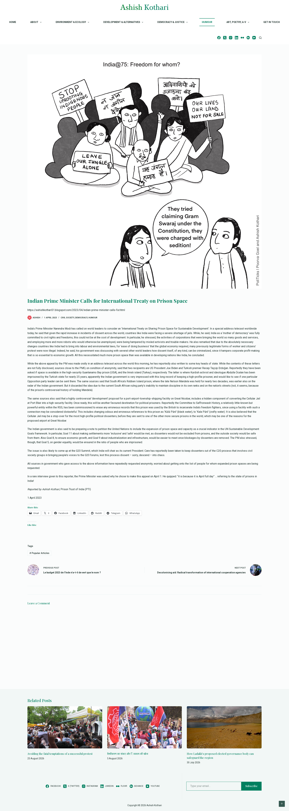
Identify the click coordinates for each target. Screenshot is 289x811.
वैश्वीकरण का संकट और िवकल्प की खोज (127, 753)
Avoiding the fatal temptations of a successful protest (59, 753)
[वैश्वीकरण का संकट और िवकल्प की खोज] (144, 727)
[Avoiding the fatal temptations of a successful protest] (64, 727)
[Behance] (248, 37)
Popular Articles (39, 553)
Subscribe (251, 786)
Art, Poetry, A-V (236, 22)
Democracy (81, 317)
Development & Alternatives (121, 22)
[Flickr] (242, 37)
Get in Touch (271, 22)
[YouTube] (254, 37)
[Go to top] (282, 804)
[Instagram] (230, 37)
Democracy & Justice (170, 22)
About (34, 22)
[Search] (260, 37)
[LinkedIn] (236, 37)
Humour (207, 22)
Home (12, 22)
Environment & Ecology (71, 22)
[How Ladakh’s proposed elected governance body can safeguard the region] (224, 727)
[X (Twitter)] (224, 37)
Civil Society (67, 317)
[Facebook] (219, 37)
